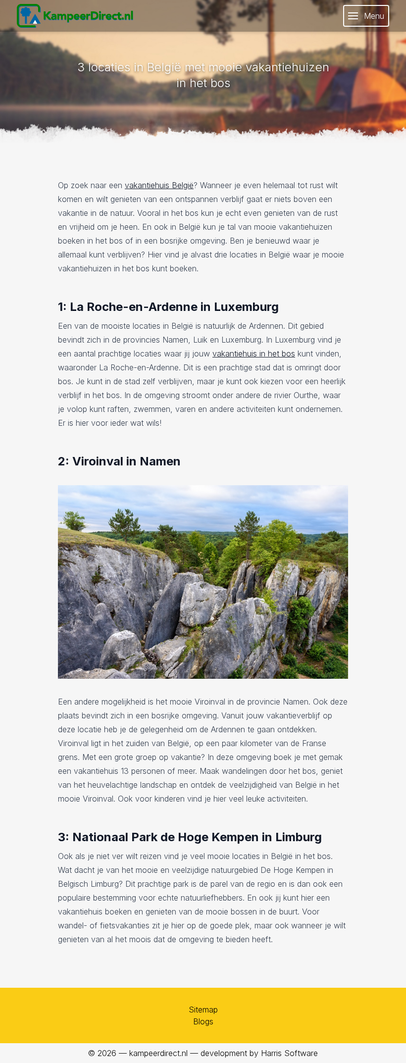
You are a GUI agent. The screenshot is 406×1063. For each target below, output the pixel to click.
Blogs (203, 1021)
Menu (374, 16)
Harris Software (289, 1053)
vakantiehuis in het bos (253, 353)
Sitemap (203, 1009)
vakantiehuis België (159, 185)
